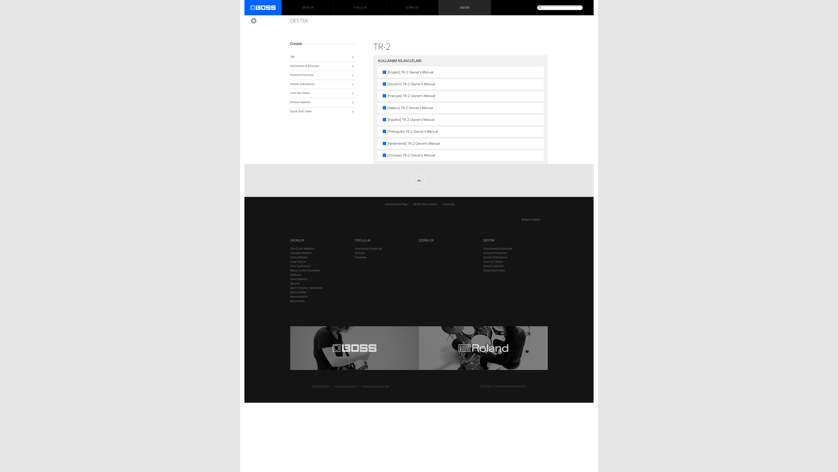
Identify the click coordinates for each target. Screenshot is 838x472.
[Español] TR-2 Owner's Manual (411, 120)
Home (254, 21)
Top (292, 57)
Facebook (361, 257)
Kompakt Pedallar (301, 253)
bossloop (449, 204)
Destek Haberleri (300, 102)
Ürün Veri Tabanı (300, 93)
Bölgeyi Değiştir (531, 219)
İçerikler (412, 7)
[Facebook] (293, 221)
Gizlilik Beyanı (320, 386)
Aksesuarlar (297, 301)
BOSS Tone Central (425, 204)
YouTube (360, 253)
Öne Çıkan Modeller (302, 248)
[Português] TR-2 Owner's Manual (413, 131)
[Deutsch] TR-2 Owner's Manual (411, 84)
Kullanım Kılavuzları (302, 75)
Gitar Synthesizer (300, 266)
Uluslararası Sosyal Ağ (368, 248)
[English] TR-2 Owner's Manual (410, 72)
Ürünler (297, 240)
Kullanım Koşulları (345, 386)
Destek (464, 7)
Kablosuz (295, 275)
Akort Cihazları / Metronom (306, 288)
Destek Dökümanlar (302, 84)
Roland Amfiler (299, 296)
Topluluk (360, 7)
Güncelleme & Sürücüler (304, 66)
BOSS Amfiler (298, 292)
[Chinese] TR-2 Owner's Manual (411, 155)
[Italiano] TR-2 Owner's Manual (410, 108)
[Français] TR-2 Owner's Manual (411, 96)
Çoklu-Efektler (298, 257)
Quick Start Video (301, 111)
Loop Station (298, 262)
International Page (396, 204)
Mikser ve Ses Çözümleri (305, 270)
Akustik (294, 283)
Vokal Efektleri (298, 279)
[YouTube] (301, 221)
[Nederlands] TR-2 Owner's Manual (414, 143)
